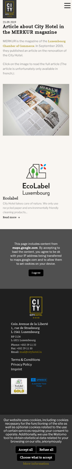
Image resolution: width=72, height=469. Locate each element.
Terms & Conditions (25, 360)
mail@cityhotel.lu (31, 352)
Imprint (16, 369)
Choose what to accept (36, 457)
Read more (9, 217)
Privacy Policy (21, 364)
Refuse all (46, 450)
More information (36, 464)
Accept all (26, 450)
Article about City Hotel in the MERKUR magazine (33, 29)
